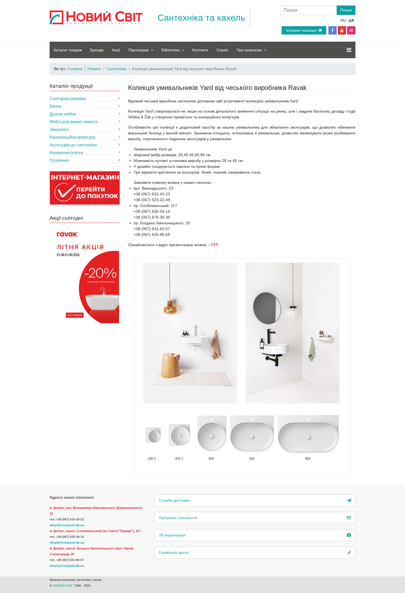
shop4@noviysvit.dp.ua (67, 542)
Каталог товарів (68, 50)
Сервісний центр (174, 552)
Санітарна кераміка (68, 98)
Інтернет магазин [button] (302, 30)
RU (343, 20)
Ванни (55, 106)
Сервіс (222, 50)
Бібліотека (170, 50)
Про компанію (249, 50)
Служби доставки (174, 500)
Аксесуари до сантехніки (73, 144)
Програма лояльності (178, 517)
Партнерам (138, 50)
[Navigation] (349, 50)
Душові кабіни (63, 113)
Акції (116, 50)
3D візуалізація (172, 535)
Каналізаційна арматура (72, 137)
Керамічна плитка (66, 152)
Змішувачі (59, 129)
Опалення (59, 160)
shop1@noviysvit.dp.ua (67, 565)
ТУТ (214, 245)
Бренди (97, 50)
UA (351, 20)
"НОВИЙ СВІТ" (63, 585)
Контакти (200, 50)
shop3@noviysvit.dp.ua (67, 525)
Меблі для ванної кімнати (74, 121)
